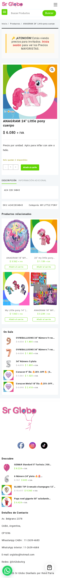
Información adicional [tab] (32, 180)
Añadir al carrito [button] (16, 267)
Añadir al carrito (30, 167)
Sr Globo (20, 573)
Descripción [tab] (9, 180)
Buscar (49, 13)
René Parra (48, 573)
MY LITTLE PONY (48, 205)
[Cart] (49, 567)
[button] (52, 70)
